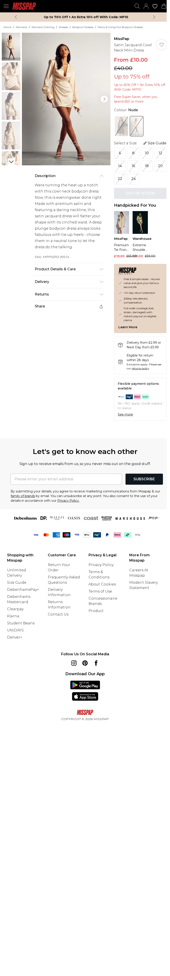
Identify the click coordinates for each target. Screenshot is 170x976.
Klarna (13, 616)
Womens (21, 27)
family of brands (23, 496)
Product (96, 611)
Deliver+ (14, 637)
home (7, 27)
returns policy (140, 368)
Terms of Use (100, 591)
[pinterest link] (85, 663)
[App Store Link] (85, 691)
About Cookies (102, 584)
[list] (66, 99)
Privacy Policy (101, 565)
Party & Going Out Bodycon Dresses (120, 27)
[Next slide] (154, 17)
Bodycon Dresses (82, 27)
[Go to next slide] (104, 99)
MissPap (121, 39)
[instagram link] (74, 663)
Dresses (63, 27)
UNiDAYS (15, 630)
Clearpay (15, 609)
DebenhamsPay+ (23, 589)
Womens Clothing (42, 27)
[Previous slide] (16, 17)
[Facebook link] (96, 663)
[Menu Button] (6, 6)
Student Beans (21, 623)
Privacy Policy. (68, 501)
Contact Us (58, 614)
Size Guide (16, 582)
